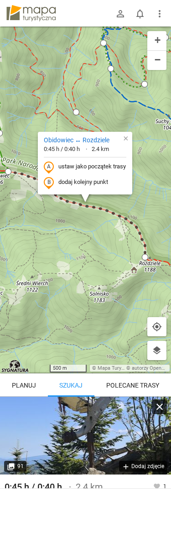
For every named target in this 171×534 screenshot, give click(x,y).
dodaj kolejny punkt (83, 181)
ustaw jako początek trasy (92, 166)
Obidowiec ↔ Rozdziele (76, 140)
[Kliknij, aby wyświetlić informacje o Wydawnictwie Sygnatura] (15, 366)
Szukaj (71, 385)
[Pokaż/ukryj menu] (159, 13)
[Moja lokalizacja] (156, 326)
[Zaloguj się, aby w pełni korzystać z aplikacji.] (158, 486)
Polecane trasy (132, 385)
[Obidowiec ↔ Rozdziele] (85, 436)
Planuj (24, 385)
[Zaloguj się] (120, 13)
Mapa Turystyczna (118, 368)
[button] (8, 171)
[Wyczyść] (159, 406)
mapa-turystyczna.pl (31, 13)
